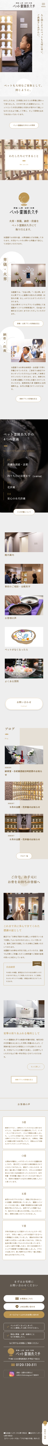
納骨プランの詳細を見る (28, 399)
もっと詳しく (36, 1066)
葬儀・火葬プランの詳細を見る (28, 323)
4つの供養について (24, 512)
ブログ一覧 (24, 856)
